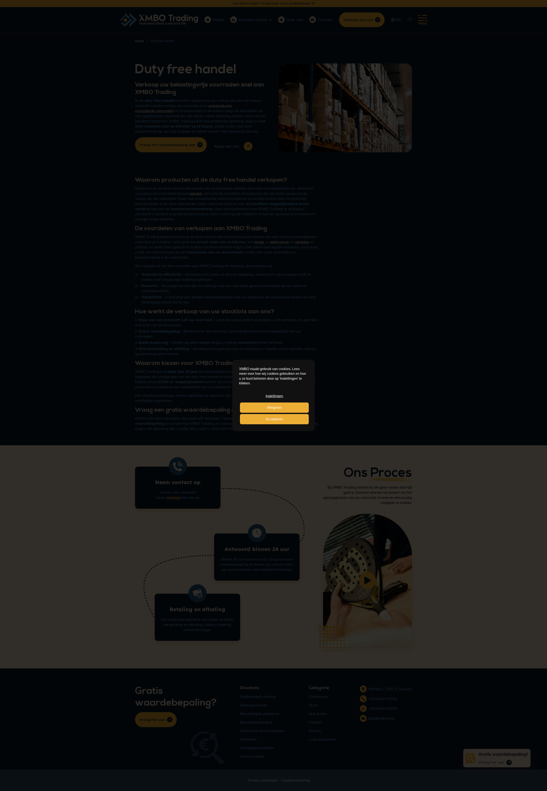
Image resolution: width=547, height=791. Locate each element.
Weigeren (274, 407)
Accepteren (274, 419)
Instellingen (274, 396)
